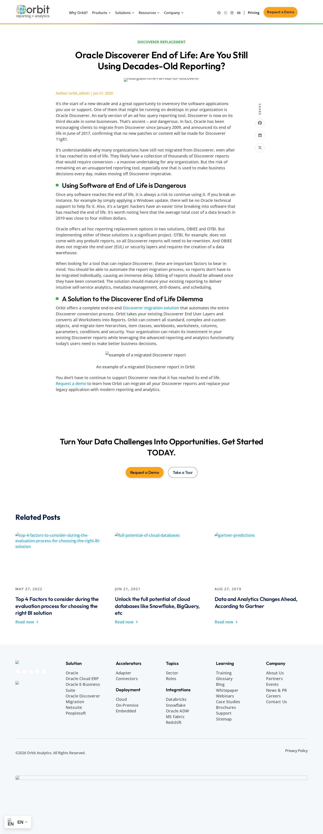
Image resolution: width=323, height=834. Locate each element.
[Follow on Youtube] (37, 671)
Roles (171, 678)
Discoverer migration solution (151, 307)
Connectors (127, 678)
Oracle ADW (177, 711)
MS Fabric (175, 716)
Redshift (174, 722)
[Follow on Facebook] (18, 671)
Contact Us (276, 701)
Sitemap (224, 719)
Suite (70, 690)
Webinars (225, 696)
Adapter (123, 672)
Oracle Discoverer (83, 696)
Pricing (253, 12)
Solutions (123, 12)
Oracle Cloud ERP (82, 678)
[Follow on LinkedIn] (30, 671)
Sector (172, 672)
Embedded (126, 711)
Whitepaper (227, 690)
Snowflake (175, 705)
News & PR (276, 690)
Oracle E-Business (83, 684)
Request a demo (71, 383)
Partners (274, 678)
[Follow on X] (43, 671)
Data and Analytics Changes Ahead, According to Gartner (256, 602)
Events (272, 684)
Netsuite (74, 707)
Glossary (224, 678)
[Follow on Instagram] (24, 671)
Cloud (121, 699)
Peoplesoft (76, 713)
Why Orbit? (78, 12)
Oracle (72, 672)
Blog (220, 684)
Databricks (176, 699)
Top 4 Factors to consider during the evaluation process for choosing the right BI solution (56, 606)
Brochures (226, 707)
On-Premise (127, 705)
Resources (147, 12)
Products (99, 12)
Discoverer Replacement (161, 42)
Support (223, 713)
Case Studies (228, 701)
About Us (275, 672)
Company (172, 12)
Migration (75, 701)
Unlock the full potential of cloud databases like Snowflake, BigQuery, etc (157, 606)
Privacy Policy (296, 750)
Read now (26, 622)
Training (224, 672)
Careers (273, 696)
